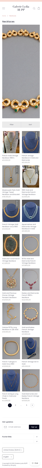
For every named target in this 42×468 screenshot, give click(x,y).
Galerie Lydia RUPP (21, 8)
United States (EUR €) (11, 450)
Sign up (34, 427)
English (6, 457)
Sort (30, 124)
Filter (12, 124)
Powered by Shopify (9, 465)
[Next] (32, 406)
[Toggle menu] (3, 8)
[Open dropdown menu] (37, 436)
